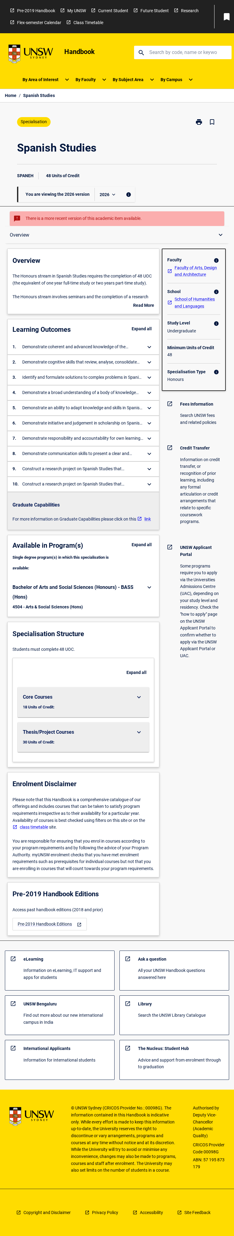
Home (10, 95)
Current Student (113, 10)
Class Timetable (88, 22)
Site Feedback (197, 1212)
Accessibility (151, 1212)
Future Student (154, 10)
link (147, 519)
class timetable (34, 827)
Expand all (142, 328)
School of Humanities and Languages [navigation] (195, 303)
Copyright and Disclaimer (47, 1212)
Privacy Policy (105, 1212)
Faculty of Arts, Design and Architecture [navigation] (196, 271)
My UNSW (76, 10)
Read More (143, 306)
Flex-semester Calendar (39, 22)
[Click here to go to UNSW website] (31, 55)
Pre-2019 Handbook (36, 10)
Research (190, 10)
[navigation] (49, 924)
